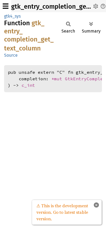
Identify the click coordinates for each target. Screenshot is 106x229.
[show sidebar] (5, 6)
